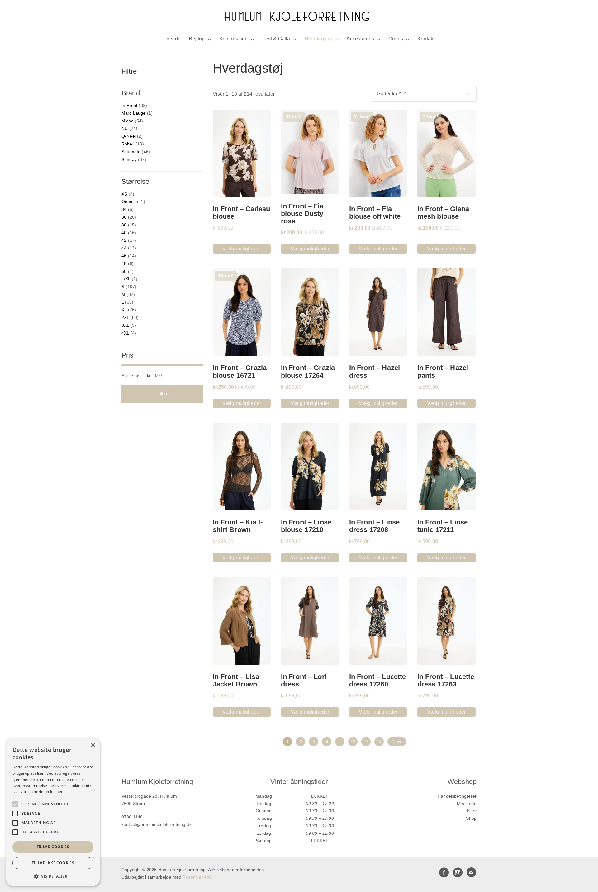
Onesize (129, 201)
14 (379, 741)
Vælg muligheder (241, 248)
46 (123, 255)
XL (123, 309)
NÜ (124, 128)
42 (123, 240)
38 (123, 224)
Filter (162, 393)
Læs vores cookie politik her (37, 791)
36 (123, 217)
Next (396, 741)
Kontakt (425, 38)
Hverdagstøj (318, 38)
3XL (125, 325)
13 (366, 741)
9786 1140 (132, 816)
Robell (127, 143)
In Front (129, 105)
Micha (127, 120)
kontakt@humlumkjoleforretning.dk (156, 824)
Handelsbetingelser (457, 796)
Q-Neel (128, 136)
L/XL (126, 278)
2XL (125, 317)
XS (124, 194)
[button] (52, 876)
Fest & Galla (276, 38)
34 (123, 209)
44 (123, 247)
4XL (125, 332)
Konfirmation (233, 38)
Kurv (472, 810)
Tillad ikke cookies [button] (53, 863)
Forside (172, 38)
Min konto (467, 803)
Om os (395, 38)
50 (123, 271)
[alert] (53, 812)
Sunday (129, 159)
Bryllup (197, 38)
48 (123, 263)
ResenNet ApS (197, 877)
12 (353, 741)
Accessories (360, 38)
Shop (471, 818)
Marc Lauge (133, 113)
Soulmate (130, 151)
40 (123, 232)
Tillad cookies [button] (53, 846)
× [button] (92, 745)
